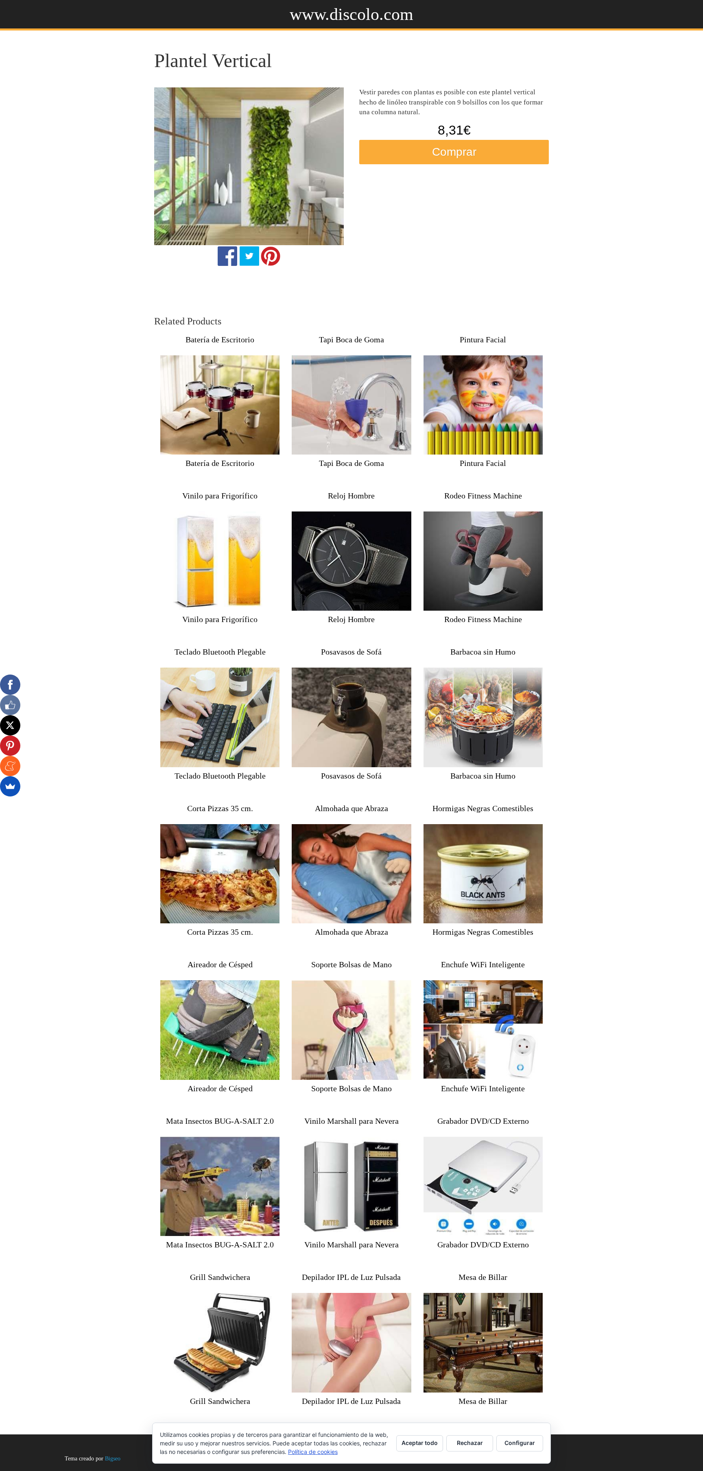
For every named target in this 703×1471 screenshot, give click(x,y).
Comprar (454, 152)
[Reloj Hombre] (351, 561)
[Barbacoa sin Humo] (483, 717)
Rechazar (470, 1442)
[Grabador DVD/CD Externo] (483, 1186)
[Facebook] (10, 685)
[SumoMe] (10, 786)
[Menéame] (10, 766)
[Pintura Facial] (483, 405)
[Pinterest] (10, 746)
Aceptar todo (420, 1442)
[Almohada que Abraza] (351, 873)
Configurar (519, 1442)
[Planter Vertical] (249, 166)
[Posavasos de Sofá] (351, 717)
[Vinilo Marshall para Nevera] (351, 1186)
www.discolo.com (351, 14)
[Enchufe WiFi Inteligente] (483, 1029)
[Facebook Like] (10, 705)
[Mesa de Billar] (483, 1342)
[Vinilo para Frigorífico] (219, 561)
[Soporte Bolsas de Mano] (351, 1029)
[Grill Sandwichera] (219, 1342)
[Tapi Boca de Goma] (351, 405)
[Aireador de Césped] (219, 1029)
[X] (10, 725)
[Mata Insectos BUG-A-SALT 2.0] (219, 1186)
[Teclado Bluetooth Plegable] (219, 717)
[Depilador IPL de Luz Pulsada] (351, 1342)
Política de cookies (313, 1451)
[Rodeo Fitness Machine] (483, 561)
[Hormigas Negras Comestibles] (483, 873)
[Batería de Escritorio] (219, 405)
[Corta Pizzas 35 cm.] (219, 873)
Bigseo (112, 1459)
